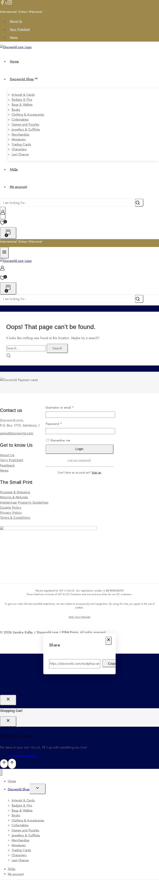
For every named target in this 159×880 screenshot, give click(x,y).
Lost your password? (79, 460)
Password (60, 423)
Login (79, 449)
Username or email (66, 407)
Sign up (96, 472)
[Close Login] (8, 700)
